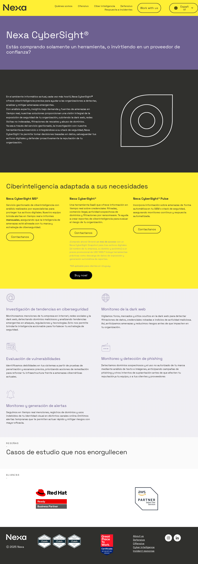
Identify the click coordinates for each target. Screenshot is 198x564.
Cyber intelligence (144, 547)
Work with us (149, 8)
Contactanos (20, 237)
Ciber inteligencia (104, 6)
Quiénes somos (63, 6)
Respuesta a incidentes (118, 9)
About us (138, 536)
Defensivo (126, 6)
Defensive (139, 539)
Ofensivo (83, 6)
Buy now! (81, 275)
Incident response (143, 551)
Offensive (138, 543)
